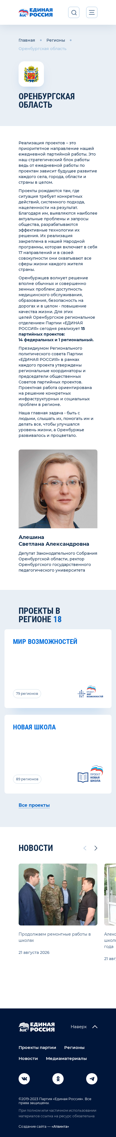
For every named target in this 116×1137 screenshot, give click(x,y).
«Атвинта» (60, 1126)
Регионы (55, 40)
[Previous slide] (84, 848)
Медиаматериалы (66, 1058)
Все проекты (34, 805)
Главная (27, 40)
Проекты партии (37, 1047)
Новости (28, 1058)
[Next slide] (96, 848)
